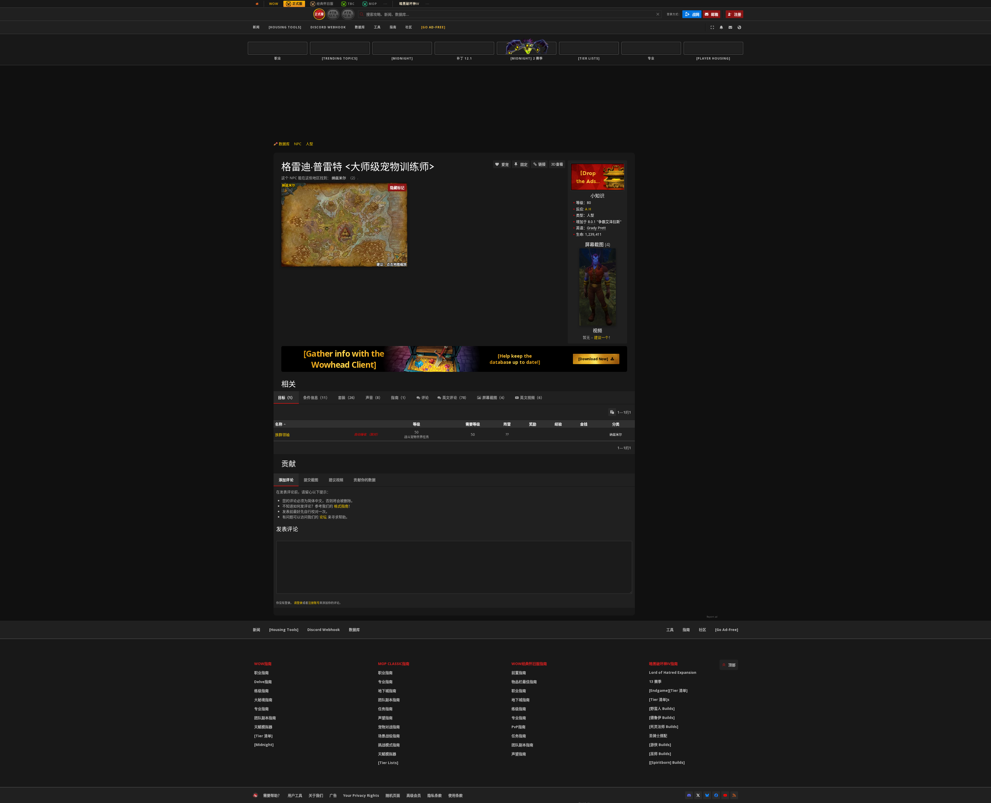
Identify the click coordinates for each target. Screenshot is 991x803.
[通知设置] (721, 27)
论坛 (323, 516)
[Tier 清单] (263, 735)
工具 (670, 629)
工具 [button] (377, 27)
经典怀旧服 (325, 4)
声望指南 (385, 717)
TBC (351, 4)
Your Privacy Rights (361, 795)
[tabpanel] (454, 429)
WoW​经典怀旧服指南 (529, 663)
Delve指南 (263, 681)
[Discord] (689, 795)
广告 (333, 795)
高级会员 (413, 795)
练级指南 (261, 690)
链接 (542, 164)
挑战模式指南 (389, 744)
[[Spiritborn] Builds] (667, 762)
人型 (309, 143)
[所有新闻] (257, 4)
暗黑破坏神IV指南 (663, 663)
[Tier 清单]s (659, 699)
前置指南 (519, 672)
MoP (373, 4)
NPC (297, 143)
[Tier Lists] (388, 762)
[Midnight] (264, 744)
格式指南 (341, 506)
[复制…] (612, 412)
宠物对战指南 (389, 726)
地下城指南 (387, 690)
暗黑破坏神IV (414, 4)
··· (385, 4)
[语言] (739, 27)
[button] (326, 228)
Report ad (712, 617)
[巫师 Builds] (660, 753)
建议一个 (601, 337)
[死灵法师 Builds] (663, 726)
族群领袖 (282, 434)
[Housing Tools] (283, 629)
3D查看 (557, 164)
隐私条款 (434, 795)
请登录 (298, 603)
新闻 (256, 27)
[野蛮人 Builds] (662, 708)
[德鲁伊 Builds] (662, 717)
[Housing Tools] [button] (285, 27)
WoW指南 (262, 663)
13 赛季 (655, 681)
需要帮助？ (272, 795)
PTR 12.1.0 (333, 14)
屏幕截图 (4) (597, 244)
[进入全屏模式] (712, 27)
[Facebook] (716, 795)
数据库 (360, 27)
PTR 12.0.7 (348, 14)
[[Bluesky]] (707, 795)
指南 (393, 27)
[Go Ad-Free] (433, 27)
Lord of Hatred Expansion (672, 672)
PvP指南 (518, 726)
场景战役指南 (389, 735)
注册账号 (313, 603)
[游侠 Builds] (660, 744)
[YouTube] (725, 795)
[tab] (286, 397)
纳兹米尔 (339, 177)
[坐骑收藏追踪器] (454, 359)
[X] (698, 795)
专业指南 (261, 708)
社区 (408, 27)
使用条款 (455, 795)
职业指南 (261, 672)
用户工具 (295, 795)
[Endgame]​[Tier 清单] (668, 690)
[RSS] (734, 795)
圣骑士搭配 (658, 735)
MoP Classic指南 (393, 663)
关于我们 (316, 795)
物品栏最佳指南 (524, 681)
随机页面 (393, 795)
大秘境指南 (263, 699)
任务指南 (385, 708)
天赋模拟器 (263, 726)
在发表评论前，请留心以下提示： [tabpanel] (315, 547)
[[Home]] (279, 14)
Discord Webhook (328, 27)
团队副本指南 (265, 717)
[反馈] (730, 27)
